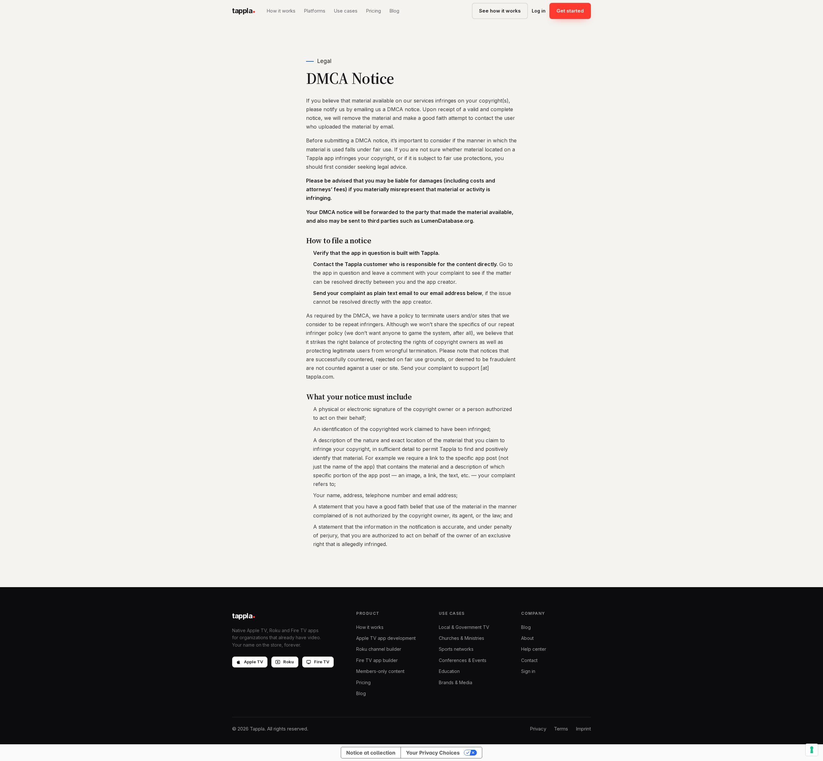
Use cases (345, 11)
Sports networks (456, 649)
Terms (561, 729)
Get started (570, 11)
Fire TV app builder (377, 660)
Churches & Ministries (461, 638)
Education (449, 671)
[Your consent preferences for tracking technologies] (812, 750)
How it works (281, 11)
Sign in (528, 671)
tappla (242, 10)
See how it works (500, 11)
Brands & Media (455, 682)
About (527, 638)
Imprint (583, 729)
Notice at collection (370, 752)
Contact (529, 660)
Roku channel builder (378, 649)
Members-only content (380, 671)
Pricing (373, 11)
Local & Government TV (464, 627)
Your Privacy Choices (433, 752)
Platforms (314, 11)
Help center (533, 649)
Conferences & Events (462, 660)
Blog (394, 11)
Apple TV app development (386, 638)
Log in (539, 10)
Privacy (538, 729)
